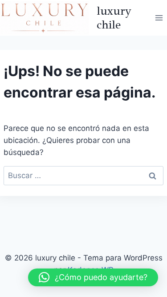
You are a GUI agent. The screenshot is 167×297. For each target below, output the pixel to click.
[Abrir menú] (159, 17)
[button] (93, 277)
